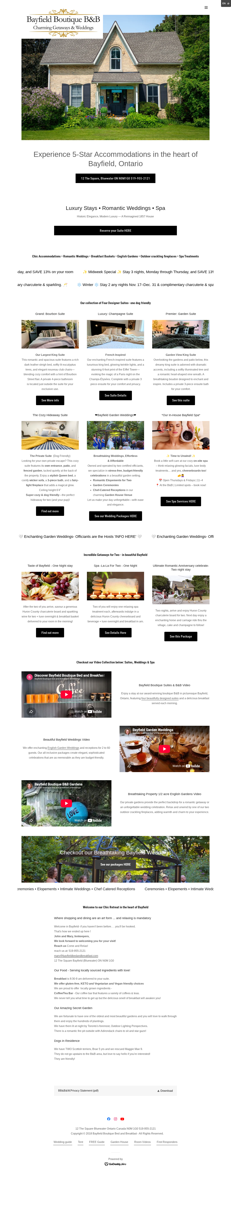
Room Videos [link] (142, 1142)
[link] (62, 6)
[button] (206, 7)
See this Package (181, 636)
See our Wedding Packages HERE (116, 516)
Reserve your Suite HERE (115, 231)
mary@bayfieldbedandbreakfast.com (76, 955)
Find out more (50, 511)
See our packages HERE (115, 864)
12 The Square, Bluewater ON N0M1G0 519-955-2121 (115, 178)
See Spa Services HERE (181, 501)
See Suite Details (115, 395)
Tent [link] (80, 1142)
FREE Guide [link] (97, 1142)
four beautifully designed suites (160, 698)
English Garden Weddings (63, 747)
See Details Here (115, 633)
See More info (50, 400)
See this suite (181, 400)
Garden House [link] (119, 1142)
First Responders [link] (167, 1142)
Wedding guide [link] (63, 1142)
